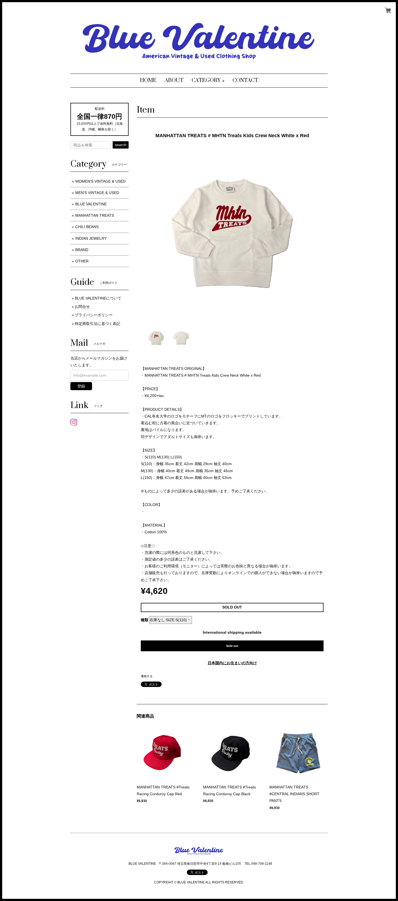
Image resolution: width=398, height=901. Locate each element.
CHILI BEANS (87, 227)
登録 (81, 386)
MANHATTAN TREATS (94, 215)
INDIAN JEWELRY (91, 238)
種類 (144, 620)
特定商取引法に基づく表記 (97, 323)
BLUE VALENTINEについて (98, 298)
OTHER (82, 261)
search (120, 145)
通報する (147, 676)
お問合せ (82, 306)
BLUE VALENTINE (91, 204)
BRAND (81, 250)
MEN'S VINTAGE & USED (97, 192)
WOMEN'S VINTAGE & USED (100, 181)
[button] (208, 80)
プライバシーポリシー (94, 315)
